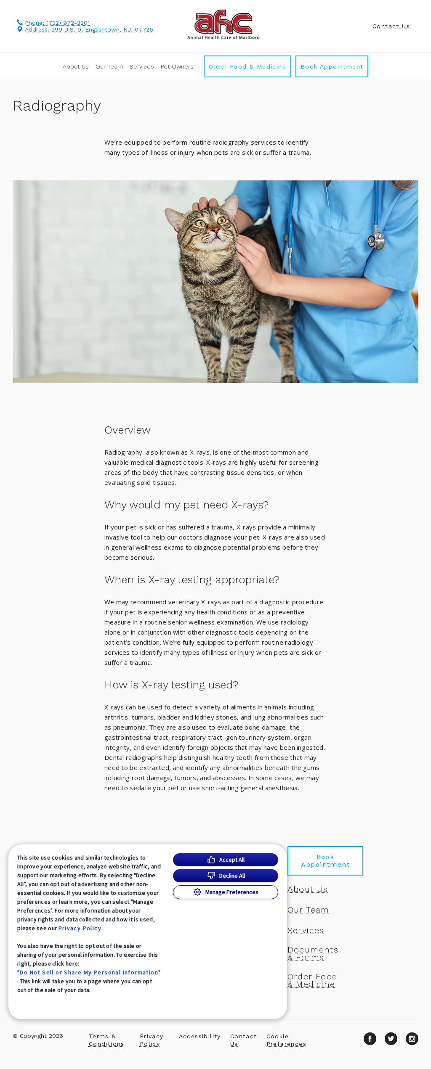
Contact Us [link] (391, 26)
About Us (76, 66)
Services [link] (142, 66)
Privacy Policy (80, 928)
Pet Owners (177, 66)
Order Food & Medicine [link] (247, 66)
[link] (223, 24)
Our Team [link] (109, 66)
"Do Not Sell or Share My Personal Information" (89, 972)
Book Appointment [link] (332, 66)
